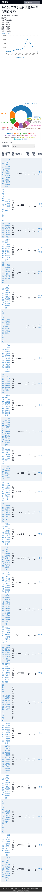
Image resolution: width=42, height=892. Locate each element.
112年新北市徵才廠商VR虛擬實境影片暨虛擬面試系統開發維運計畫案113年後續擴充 (7, 431)
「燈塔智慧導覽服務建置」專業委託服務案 (7, 473)
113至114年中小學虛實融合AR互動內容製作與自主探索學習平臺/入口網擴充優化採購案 (7, 358)
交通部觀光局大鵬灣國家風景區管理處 (3, 702)
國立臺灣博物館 (3, 230)
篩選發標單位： (5, 146)
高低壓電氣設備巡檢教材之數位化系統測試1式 (7, 326)
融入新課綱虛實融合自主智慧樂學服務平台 (7, 512)
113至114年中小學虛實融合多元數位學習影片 (7, 383)
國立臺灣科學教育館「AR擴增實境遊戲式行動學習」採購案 (7, 673)
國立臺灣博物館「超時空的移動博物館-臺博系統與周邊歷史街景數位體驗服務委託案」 (7, 759)
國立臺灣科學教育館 (3, 673)
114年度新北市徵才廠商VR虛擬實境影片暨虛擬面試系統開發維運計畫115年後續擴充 (7, 173)
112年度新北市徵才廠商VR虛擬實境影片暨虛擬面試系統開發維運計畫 (7, 558)
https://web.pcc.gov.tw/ (21, 891)
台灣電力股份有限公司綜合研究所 (3, 205)
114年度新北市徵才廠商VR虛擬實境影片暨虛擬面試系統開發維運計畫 (7, 297)
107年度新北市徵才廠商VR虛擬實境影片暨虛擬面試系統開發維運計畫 (7, 869)
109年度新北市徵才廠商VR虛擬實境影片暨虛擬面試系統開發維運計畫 (7, 787)
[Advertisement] (21, 80)
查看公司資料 (5, 33)
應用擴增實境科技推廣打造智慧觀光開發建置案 (7, 702)
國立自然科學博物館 (3, 358)
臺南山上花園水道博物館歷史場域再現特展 (7, 634)
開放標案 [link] (5, 2)
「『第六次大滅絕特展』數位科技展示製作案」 (7, 230)
